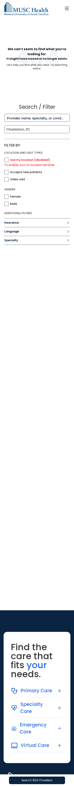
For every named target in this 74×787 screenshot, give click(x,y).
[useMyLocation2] (6, 160)
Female (15, 197)
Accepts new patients (26, 172)
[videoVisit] (6, 179)
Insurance (11, 223)
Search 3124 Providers (37, 780)
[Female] (6, 197)
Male (13, 204)
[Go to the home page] (26, 9)
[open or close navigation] (67, 8)
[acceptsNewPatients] (6, 172)
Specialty (11, 240)
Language (11, 231)
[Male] (6, 204)
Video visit (17, 179)
